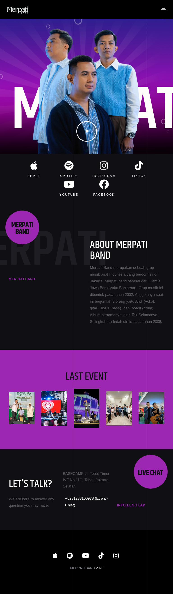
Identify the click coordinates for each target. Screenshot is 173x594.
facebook (104, 194)
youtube (68, 194)
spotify (69, 176)
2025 (99, 568)
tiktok (139, 176)
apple (34, 176)
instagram (104, 176)
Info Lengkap (131, 505)
